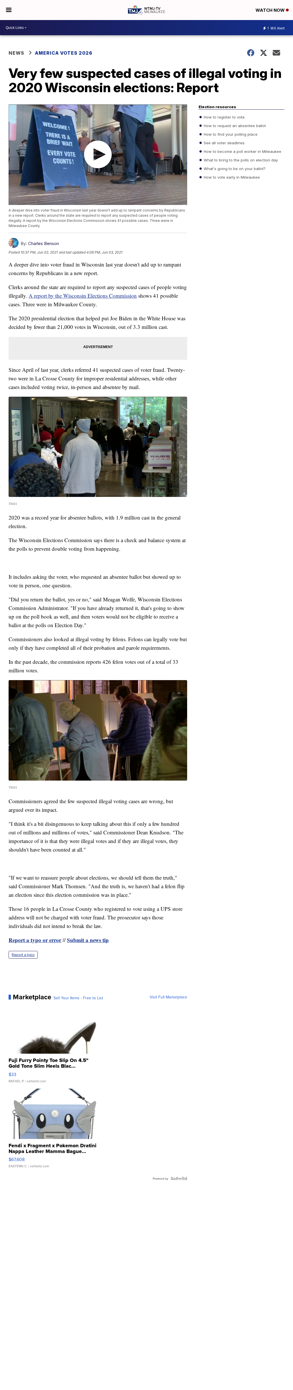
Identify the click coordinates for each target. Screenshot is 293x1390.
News (16, 53)
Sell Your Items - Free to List (78, 998)
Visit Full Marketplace (168, 997)
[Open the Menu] (8, 10)
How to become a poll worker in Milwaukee (242, 151)
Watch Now (271, 10)
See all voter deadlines (224, 143)
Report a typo (23, 955)
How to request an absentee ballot (234, 125)
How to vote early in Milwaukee (231, 177)
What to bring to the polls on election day (240, 160)
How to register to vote (224, 117)
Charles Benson (43, 243)
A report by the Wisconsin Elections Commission (83, 295)
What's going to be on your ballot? (234, 168)
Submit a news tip (88, 940)
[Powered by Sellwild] (179, 1178)
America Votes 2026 (63, 53)
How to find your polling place (230, 134)
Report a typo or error (35, 940)
